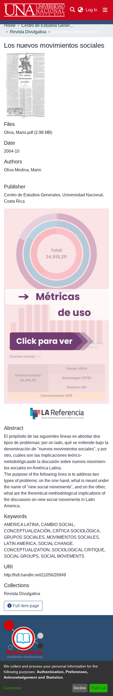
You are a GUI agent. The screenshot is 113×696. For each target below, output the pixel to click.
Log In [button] (92, 10)
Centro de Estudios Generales (47, 25)
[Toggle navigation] (105, 10)
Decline (80, 688)
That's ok (98, 688)
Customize (12, 688)
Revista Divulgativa (28, 32)
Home (10, 25)
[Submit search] (72, 10)
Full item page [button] (25, 605)
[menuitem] (80, 10)
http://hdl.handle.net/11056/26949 (35, 575)
